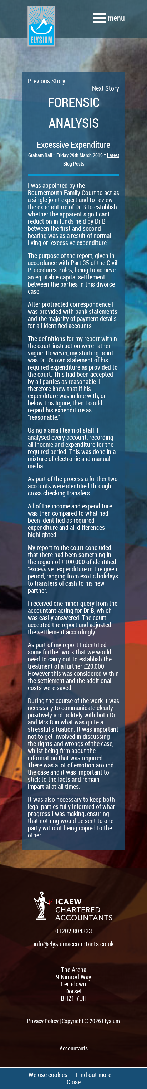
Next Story (105, 88)
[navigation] (109, 18)
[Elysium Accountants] (41, 32)
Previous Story (46, 80)
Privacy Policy (43, 1021)
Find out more (93, 1074)
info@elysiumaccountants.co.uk (74, 943)
